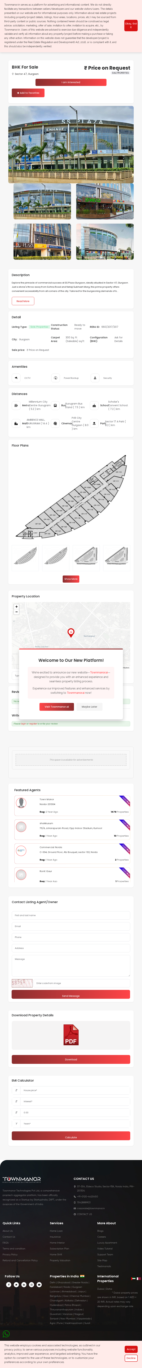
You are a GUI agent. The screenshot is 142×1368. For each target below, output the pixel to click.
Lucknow (55, 1291)
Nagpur (78, 1314)
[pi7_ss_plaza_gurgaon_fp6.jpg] (86, 558)
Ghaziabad (63, 1282)
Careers (101, 1237)
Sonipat (54, 1318)
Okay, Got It (131, 25)
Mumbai (84, 1296)
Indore (78, 1309)
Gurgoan (77, 1287)
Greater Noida (80, 1282)
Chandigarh (56, 1300)
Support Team (105, 1254)
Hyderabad (56, 1305)
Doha (109, 1289)
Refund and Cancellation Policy (20, 1260)
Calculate (71, 1137)
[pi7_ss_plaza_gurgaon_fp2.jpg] (117, 558)
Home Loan (56, 1231)
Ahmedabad (69, 1291)
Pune (60, 1323)
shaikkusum (46, 823)
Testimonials (104, 1266)
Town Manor (47, 799)
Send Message (71, 996)
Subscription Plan (59, 1249)
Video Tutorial (105, 1249)
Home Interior (57, 1243)
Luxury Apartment (107, 1243)
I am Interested (71, 82)
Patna (68, 1305)
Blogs (100, 1231)
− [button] (16, 612)
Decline (131, 1358)
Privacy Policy (10, 1254)
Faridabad (56, 1287)
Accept (131, 1349)
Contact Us (9, 1237)
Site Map (102, 1260)
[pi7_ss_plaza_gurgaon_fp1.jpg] (25, 558)
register (33, 723)
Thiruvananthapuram (61, 1309)
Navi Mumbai (67, 1318)
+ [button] (16, 606)
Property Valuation (60, 1260)
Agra (52, 1323)
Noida (67, 1287)
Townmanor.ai (99, 672)
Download (71, 1059)
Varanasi (68, 1314)
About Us (8, 1231)
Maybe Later (89, 706)
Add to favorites (29, 93)
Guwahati (55, 1314)
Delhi (52, 1282)
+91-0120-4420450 (87, 1196)
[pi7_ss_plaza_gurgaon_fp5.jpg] (56, 558)
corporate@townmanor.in (91, 1208)
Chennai (74, 1296)
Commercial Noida (51, 847)
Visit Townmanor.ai (57, 706)
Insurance (55, 1237)
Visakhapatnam (73, 1323)
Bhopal (76, 1305)
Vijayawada (84, 1318)
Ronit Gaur (46, 871)
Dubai (100, 1289)
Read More (23, 301)
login (23, 723)
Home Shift (56, 1254)
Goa (65, 1296)
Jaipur (81, 1291)
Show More (71, 579)
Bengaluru (55, 1296)
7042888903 (83, 1202)
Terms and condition (14, 1249)
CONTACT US (84, 1214)
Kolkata (69, 1300)
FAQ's (5, 1243)
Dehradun (80, 1300)
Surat (87, 1323)
